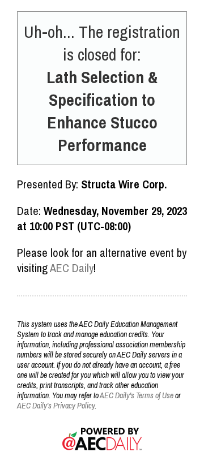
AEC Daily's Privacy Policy (56, 406)
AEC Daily (72, 267)
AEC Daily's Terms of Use (136, 395)
